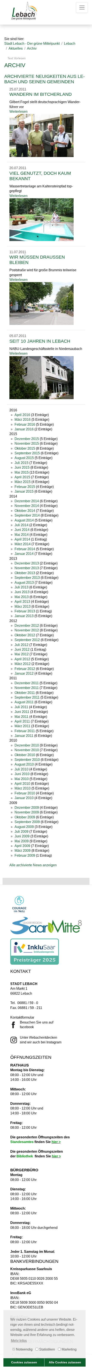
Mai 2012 (22, 654)
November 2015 (27, 443)
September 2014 (27, 515)
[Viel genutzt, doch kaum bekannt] (41, 219)
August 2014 (24, 520)
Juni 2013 (22, 592)
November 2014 (27, 506)
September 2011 (27, 697)
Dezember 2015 (27, 439)
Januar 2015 (24, 491)
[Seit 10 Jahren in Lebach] (41, 377)
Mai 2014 (22, 534)
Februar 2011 (25, 731)
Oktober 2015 (25, 448)
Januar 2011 (24, 736)
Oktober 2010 (25, 755)
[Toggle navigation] (82, 7)
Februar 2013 (25, 611)
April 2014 (22, 539)
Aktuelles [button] (16, 48)
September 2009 (27, 822)
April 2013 (22, 601)
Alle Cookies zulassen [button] (65, 1362)
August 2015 (24, 458)
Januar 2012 (24, 673)
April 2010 (22, 783)
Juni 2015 (22, 467)
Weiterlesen (18, 111)
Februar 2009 (25, 855)
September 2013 (27, 577)
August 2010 (24, 764)
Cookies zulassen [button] (24, 1362)
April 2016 (22, 415)
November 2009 (27, 812)
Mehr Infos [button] (19, 1340)
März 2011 (22, 726)
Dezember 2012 (27, 625)
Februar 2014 (25, 549)
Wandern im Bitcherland (40, 94)
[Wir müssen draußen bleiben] (41, 303)
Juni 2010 (22, 774)
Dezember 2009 (27, 807)
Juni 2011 (22, 712)
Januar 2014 (24, 553)
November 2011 (27, 688)
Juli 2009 (21, 831)
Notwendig (24, 1349)
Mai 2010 (22, 779)
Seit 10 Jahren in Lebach (39, 341)
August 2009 (24, 827)
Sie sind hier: (14, 39)
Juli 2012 (21, 645)
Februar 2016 (25, 424)
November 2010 (27, 750)
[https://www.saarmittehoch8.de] (46, 925)
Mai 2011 (21, 716)
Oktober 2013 (25, 573)
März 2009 (23, 850)
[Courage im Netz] (19, 904)
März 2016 (23, 419)
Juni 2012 (22, 649)
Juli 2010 (21, 769)
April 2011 (22, 721)
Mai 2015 (22, 472)
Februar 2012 (25, 669)
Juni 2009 (22, 836)
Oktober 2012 (25, 635)
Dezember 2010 (27, 745)
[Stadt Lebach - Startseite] (24, 10)
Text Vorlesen (16, 58)
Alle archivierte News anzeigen (33, 865)
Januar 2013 (24, 616)
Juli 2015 (21, 463)
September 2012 (27, 640)
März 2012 (23, 664)
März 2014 (23, 544)
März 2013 (23, 606)
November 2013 (27, 568)
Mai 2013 (22, 597)
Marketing (69, 1349)
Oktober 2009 (25, 817)
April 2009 (22, 846)
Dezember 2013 (27, 563)
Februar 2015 (25, 487)
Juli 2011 (21, 707)
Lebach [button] (69, 43)
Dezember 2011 (27, 683)
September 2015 (27, 453)
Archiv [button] (32, 48)
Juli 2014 (21, 525)
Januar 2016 (24, 429)
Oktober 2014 (25, 510)
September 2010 (27, 759)
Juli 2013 (21, 587)
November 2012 (27, 630)
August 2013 (24, 582)
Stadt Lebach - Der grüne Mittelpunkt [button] (32, 43)
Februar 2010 (25, 793)
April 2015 (22, 477)
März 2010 (23, 788)
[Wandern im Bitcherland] (41, 135)
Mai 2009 (22, 841)
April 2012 (22, 659)
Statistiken (46, 1349)
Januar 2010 (24, 798)
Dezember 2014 (27, 501)
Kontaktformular (22, 1017)
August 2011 (24, 702)
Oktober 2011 (25, 693)
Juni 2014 (22, 530)
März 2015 (23, 482)
